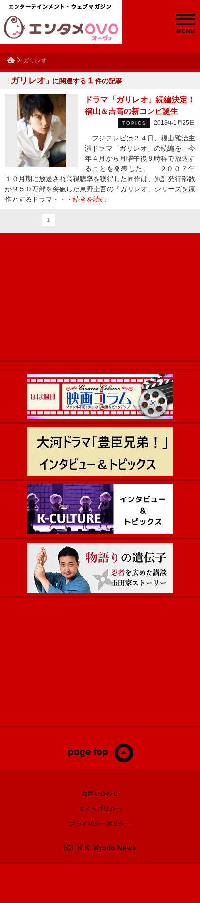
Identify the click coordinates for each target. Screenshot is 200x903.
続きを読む (90, 199)
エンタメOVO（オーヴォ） (61, 28)
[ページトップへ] (100, 760)
